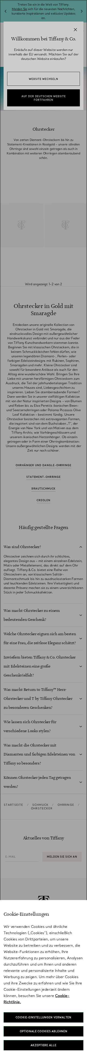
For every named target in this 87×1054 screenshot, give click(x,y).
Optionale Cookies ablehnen (43, 1031)
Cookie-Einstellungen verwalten (43, 1017)
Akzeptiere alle (43, 1045)
